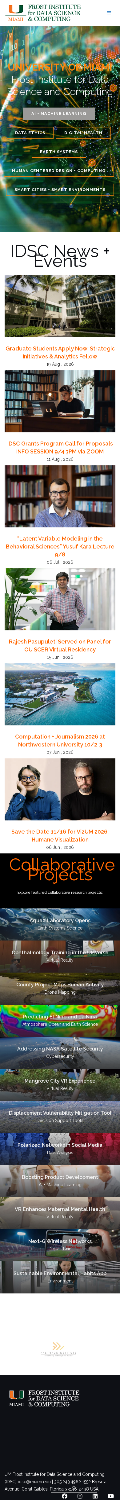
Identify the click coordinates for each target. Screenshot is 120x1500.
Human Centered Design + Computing (59, 170)
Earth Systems (59, 151)
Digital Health (83, 132)
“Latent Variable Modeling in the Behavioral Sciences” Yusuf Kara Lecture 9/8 (60, 546)
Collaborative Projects (62, 869)
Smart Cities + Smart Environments (60, 189)
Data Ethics (30, 132)
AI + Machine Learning (58, 113)
